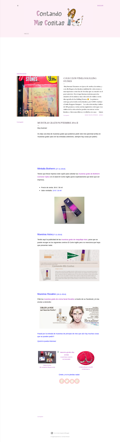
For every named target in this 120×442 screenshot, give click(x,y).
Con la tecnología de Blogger (61, 433)
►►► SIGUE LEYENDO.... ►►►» (94, 115)
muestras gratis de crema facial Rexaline (59, 299)
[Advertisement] (60, 55)
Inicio (26, 34)
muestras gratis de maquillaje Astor (74, 239)
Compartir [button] (66, 115)
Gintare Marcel (65, 436)
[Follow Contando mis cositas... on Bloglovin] (77, 383)
